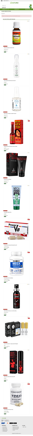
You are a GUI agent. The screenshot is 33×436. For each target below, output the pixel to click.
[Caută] (31, 5)
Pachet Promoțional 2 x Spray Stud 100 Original (11, 343)
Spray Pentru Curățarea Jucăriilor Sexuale (10, 113)
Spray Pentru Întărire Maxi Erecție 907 (9, 376)
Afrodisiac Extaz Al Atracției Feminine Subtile (10, 146)
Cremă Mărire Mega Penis (7, 212)
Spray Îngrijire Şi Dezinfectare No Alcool (10, 80)
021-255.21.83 (6, 0)
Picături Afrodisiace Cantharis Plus (9, 47)
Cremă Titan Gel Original (7, 179)
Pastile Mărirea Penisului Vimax (8, 409)
